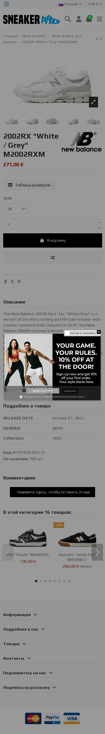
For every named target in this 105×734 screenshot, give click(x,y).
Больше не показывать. (83, 332)
